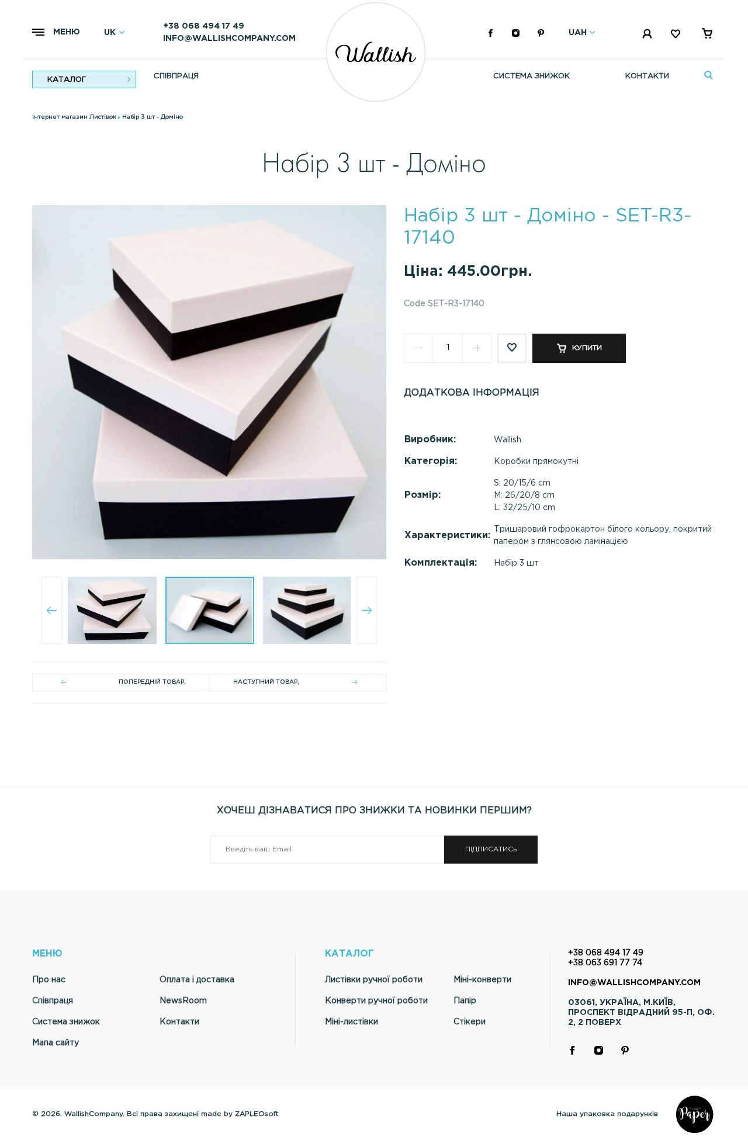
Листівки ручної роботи (374, 979)
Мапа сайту (55, 1043)
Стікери (469, 1021)
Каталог (66, 80)
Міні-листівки (351, 1021)
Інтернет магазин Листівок (74, 117)
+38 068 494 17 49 (203, 26)
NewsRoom (183, 1000)
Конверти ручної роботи (376, 1000)
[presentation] (51, 610)
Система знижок (531, 76)
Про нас (48, 979)
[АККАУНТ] (648, 36)
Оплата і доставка (197, 979)
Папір (464, 1000)
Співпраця (176, 76)
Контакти (647, 76)
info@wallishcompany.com (229, 38)
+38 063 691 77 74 (605, 962)
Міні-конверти (482, 979)
